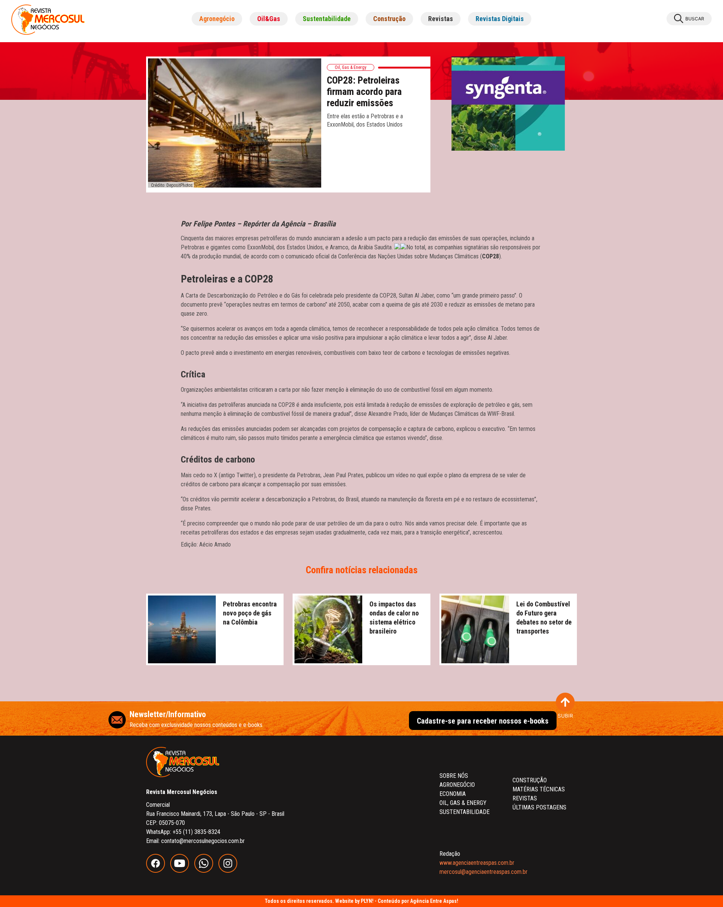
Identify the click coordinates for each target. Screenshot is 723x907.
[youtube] (182, 870)
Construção (389, 19)
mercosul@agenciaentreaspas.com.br (483, 871)
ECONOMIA (452, 793)
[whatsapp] (206, 870)
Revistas (440, 19)
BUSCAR (694, 18)
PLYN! (367, 901)
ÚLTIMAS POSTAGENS (539, 807)
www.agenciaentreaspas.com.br (476, 862)
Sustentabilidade (327, 19)
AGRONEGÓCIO (457, 784)
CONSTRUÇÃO (530, 780)
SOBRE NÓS (453, 775)
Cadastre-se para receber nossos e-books (483, 720)
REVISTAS (525, 798)
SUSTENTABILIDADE (464, 811)
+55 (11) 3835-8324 (196, 831)
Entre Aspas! (444, 901)
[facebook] (158, 870)
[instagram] (229, 870)
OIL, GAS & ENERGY (463, 802)
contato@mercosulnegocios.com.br (203, 840)
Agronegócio (217, 19)
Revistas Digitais (500, 19)
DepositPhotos (179, 185)
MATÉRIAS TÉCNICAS (539, 789)
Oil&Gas (268, 19)
